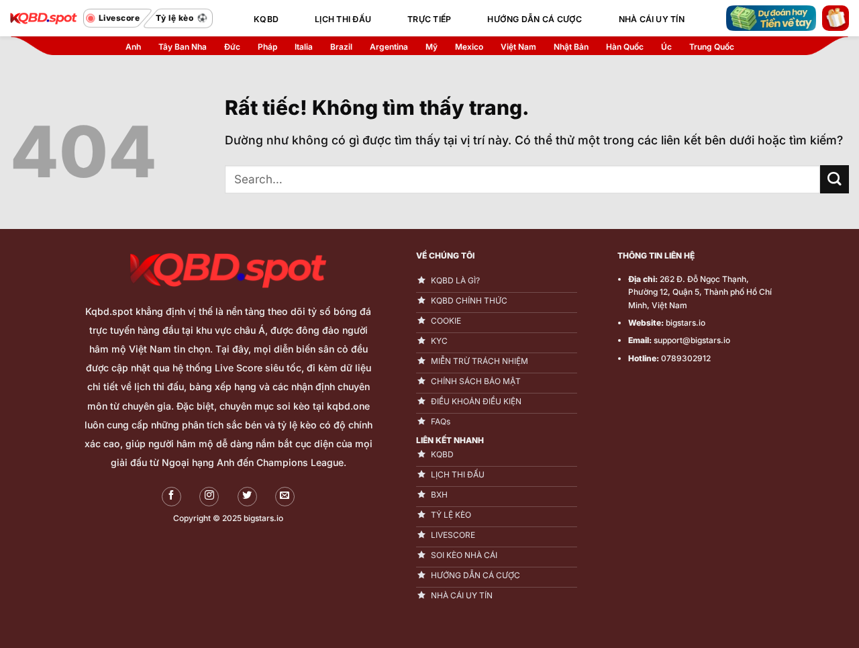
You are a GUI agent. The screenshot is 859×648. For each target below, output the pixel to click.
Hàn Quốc (625, 47)
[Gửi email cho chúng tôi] (285, 496)
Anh (133, 47)
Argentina (389, 47)
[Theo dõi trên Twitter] (247, 496)
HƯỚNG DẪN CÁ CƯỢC (534, 19)
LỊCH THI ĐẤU (343, 19)
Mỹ (431, 47)
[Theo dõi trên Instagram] (209, 496)
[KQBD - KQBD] (43, 18)
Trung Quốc (711, 47)
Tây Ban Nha (182, 47)
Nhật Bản (571, 47)
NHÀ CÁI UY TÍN (652, 19)
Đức (232, 47)
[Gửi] (834, 179)
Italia (304, 47)
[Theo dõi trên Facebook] (171, 496)
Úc (666, 47)
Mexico (469, 47)
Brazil (341, 47)
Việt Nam (518, 47)
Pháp (267, 47)
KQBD (266, 19)
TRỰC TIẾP (429, 19)
